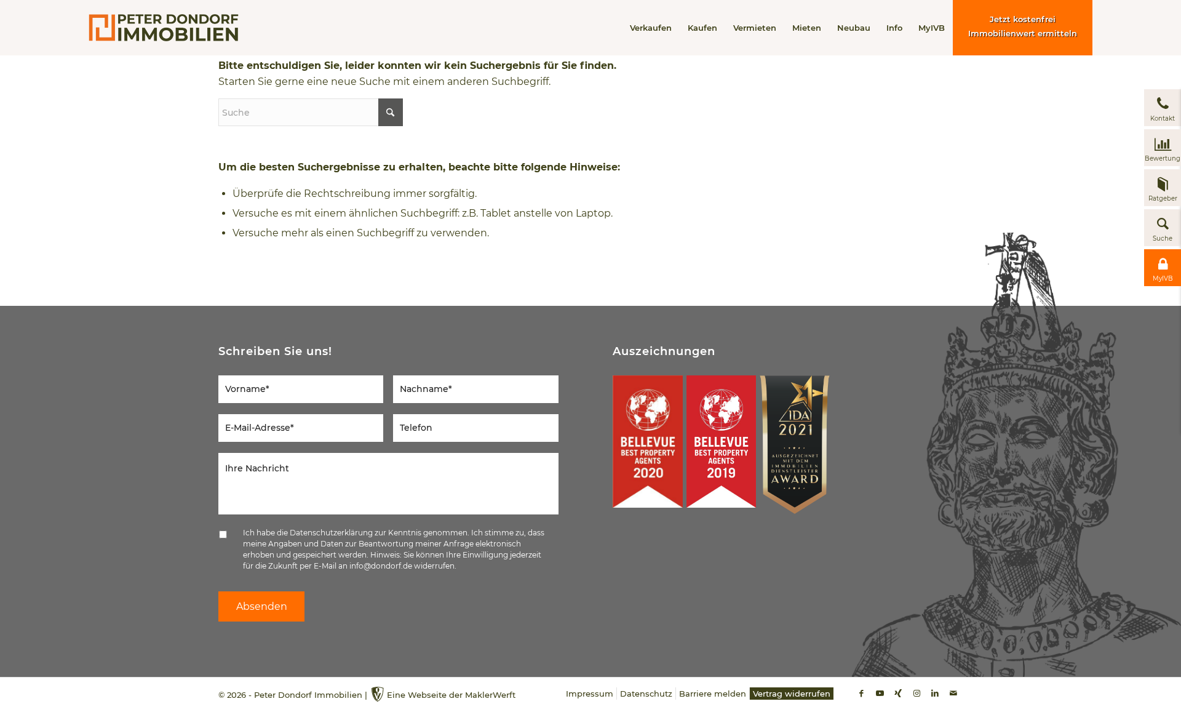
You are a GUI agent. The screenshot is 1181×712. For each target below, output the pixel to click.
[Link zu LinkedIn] (935, 693)
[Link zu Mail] (953, 693)
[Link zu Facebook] (861, 693)
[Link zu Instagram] (916, 693)
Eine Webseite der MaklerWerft (451, 695)
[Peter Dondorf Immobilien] (164, 27)
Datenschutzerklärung (331, 532)
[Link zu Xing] (898, 693)
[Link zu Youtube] (879, 693)
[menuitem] (651, 27)
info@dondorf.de (380, 565)
